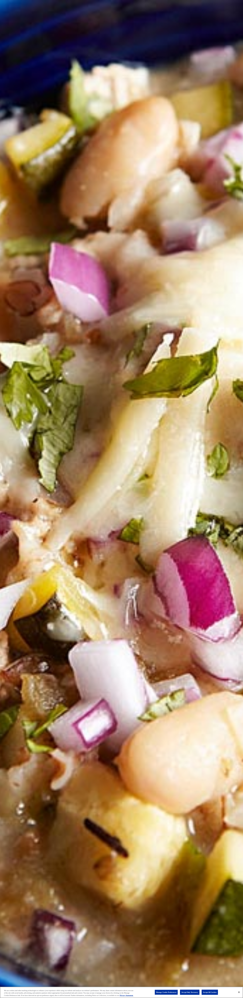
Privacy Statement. (126, 995)
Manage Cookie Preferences (166, 992)
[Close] (239, 992)
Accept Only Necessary (189, 992)
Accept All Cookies (210, 992)
